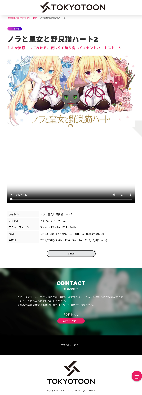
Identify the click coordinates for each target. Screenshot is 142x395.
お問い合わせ (70, 320)
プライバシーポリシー (71, 345)
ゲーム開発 (14, 29)
